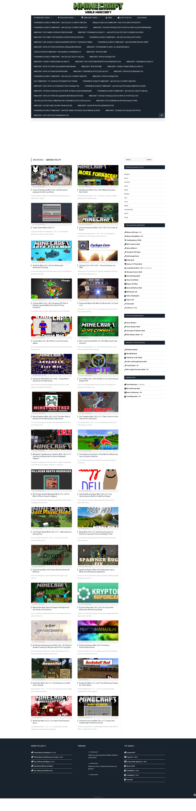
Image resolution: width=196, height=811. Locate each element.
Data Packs (142, 18)
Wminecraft (85, 262)
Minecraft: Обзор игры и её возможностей (96, 105)
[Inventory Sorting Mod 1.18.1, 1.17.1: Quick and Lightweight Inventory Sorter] (98, 706)
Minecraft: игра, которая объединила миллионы (55, 66)
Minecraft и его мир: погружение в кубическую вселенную (59, 37)
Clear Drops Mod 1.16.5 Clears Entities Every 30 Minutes (51, 571)
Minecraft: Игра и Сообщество (102, 57)
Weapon (127, 174)
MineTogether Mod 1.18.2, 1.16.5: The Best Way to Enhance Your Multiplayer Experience (51, 417)
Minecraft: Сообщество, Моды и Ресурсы (123, 110)
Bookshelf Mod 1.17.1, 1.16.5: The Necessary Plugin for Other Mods (98, 684)
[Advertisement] (98, 137)
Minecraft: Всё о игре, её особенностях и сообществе (56, 86)
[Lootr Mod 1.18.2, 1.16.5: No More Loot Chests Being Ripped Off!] (98, 364)
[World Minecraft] (98, 7)
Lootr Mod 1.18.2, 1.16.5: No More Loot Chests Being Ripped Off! (98, 380)
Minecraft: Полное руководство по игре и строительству (113, 96)
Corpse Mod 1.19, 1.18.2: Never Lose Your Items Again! (50, 342)
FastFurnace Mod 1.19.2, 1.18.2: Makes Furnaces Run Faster (97, 191)
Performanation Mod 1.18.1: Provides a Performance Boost (94, 646)
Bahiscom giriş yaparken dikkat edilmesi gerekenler (103, 756)
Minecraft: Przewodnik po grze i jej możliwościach (108, 47)
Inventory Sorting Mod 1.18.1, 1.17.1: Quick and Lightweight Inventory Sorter (97, 722)
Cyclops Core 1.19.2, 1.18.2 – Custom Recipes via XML (97, 266)
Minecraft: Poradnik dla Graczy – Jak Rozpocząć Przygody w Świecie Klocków (110, 32)
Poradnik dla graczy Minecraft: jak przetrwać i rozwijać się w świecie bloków (67, 110)
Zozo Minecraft (40, 186)
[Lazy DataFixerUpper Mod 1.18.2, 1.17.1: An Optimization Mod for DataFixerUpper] (98, 480)
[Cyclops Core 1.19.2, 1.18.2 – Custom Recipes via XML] (98, 251)
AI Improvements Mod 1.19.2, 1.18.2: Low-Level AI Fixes (98, 229)
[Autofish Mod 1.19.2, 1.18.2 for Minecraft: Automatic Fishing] (51, 251)
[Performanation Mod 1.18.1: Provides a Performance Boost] (98, 631)
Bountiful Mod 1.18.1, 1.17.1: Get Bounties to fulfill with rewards (51, 684)
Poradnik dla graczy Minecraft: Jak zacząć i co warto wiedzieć (109, 81)
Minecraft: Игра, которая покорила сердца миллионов (57, 47)
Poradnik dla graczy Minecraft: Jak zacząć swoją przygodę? (115, 37)
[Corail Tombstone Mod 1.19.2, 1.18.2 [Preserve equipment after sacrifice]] (51, 176)
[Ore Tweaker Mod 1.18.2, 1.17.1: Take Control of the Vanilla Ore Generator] (98, 402)
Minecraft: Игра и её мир (97, 52)
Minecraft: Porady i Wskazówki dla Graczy (125, 66)
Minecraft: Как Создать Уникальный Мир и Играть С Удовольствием (63, 42)
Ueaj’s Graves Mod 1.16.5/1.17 (43, 228)
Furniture (127, 182)
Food (126, 202)
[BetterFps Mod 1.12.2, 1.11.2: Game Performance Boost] (51, 707)
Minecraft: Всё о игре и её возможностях (51, 115)
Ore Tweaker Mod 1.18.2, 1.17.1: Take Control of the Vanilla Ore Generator (98, 417)
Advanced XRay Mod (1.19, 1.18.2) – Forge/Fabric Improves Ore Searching (51, 380)
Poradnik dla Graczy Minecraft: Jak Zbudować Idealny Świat (123, 42)
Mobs (126, 190)
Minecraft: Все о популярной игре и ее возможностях (98, 62)
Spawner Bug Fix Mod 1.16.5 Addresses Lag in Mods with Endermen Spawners (97, 571)
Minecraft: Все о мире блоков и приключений (53, 32)
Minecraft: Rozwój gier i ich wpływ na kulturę (53, 105)
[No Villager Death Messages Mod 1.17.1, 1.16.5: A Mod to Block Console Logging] (51, 480)
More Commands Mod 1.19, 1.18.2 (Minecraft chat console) (98, 342)
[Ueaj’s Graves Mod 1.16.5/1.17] (51, 213)
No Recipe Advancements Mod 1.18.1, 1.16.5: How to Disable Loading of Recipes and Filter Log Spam (52, 646)
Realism (126, 194)
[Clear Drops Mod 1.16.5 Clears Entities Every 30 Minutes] (51, 555)
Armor (126, 178)
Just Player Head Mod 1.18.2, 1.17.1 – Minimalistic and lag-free (52, 533)
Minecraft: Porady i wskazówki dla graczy (52, 62)
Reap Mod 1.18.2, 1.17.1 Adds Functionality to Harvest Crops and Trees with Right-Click (96, 533)
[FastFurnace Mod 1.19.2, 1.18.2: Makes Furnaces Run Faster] (98, 176)
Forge (126, 217)
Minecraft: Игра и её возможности (128, 71)
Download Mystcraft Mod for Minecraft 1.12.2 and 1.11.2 (98, 304)
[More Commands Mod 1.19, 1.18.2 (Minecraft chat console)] (98, 327)
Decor (126, 186)
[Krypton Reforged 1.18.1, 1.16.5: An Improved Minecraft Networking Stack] (98, 593)
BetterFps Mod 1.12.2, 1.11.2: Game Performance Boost (51, 722)
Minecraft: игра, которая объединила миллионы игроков (58, 96)
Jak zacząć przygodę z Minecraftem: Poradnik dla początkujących (62, 101)
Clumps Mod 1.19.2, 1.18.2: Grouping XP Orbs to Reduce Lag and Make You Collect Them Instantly (50, 305)
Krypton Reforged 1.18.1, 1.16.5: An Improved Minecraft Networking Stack (96, 608)
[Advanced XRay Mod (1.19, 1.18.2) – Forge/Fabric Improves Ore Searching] (51, 364)
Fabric (126, 213)
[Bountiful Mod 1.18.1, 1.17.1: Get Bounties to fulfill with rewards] (51, 669)
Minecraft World (40, 375)
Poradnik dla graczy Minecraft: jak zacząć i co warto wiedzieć (60, 23)
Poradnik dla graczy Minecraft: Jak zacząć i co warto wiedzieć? (61, 27)
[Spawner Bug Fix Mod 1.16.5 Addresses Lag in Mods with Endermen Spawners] (98, 555)
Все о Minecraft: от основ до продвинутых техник (55, 81)
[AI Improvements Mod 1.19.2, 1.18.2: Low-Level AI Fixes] (98, 213)
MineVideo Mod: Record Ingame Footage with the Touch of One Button (51, 608)
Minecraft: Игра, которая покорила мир (51, 71)
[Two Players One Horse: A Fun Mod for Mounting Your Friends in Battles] (98, 440)
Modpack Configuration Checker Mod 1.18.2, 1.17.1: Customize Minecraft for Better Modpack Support (52, 456)
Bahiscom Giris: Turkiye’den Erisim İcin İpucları (102, 767)
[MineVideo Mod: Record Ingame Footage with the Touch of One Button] (51, 593)
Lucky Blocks (128, 209)
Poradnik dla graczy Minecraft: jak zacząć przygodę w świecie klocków (115, 86)
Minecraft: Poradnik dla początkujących (90, 71)
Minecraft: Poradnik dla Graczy (140, 62)
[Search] (162, 115)
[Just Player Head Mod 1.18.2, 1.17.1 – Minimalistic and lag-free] (51, 518)
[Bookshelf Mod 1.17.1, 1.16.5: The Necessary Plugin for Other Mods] (98, 669)
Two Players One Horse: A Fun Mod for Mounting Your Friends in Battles (98, 455)
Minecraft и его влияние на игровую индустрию (116, 101)
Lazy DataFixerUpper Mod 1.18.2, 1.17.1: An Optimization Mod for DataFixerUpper (95, 495)
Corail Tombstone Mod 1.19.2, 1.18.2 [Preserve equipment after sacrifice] (50, 191)
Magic (126, 205)
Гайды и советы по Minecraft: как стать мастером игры (116, 23)
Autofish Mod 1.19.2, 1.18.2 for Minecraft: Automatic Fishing (48, 266)
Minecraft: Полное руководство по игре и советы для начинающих (122, 27)
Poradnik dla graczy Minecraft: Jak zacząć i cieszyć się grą (59, 57)
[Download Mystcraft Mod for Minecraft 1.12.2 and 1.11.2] (98, 289)
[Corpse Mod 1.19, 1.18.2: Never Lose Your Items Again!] (51, 327)
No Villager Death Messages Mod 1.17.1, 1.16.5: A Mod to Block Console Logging (51, 495)
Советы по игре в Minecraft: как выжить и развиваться (57, 52)
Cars (125, 198)
